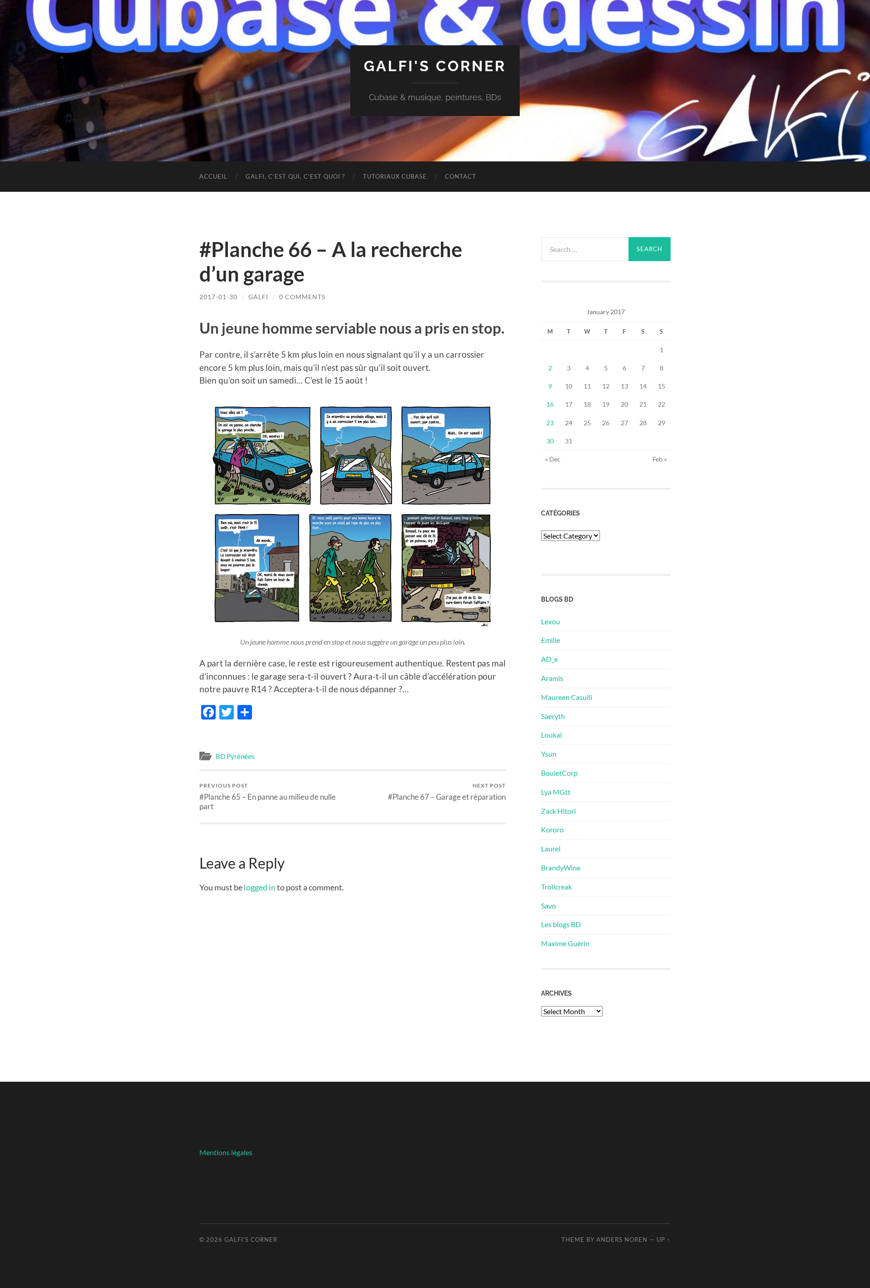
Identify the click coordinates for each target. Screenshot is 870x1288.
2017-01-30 (218, 297)
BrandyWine (560, 867)
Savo (548, 905)
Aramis (552, 678)
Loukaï (551, 734)
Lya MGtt (555, 791)
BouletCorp (559, 772)
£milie (550, 640)
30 (550, 441)
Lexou (550, 621)
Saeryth (553, 716)
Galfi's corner (435, 66)
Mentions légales (225, 1152)
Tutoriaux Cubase (395, 176)
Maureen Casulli (566, 697)
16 (550, 404)
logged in (260, 887)
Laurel (551, 848)
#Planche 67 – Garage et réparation (447, 792)
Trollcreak (556, 886)
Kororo (552, 829)
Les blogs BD (561, 924)
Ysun (548, 753)
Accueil (213, 176)
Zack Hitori (558, 811)
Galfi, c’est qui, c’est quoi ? (295, 176)
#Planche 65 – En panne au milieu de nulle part (267, 796)
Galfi (258, 297)
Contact (460, 176)
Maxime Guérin (565, 943)
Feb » (659, 459)
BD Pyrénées (235, 756)
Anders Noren (622, 1239)
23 (550, 423)
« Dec (553, 459)
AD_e (549, 659)
